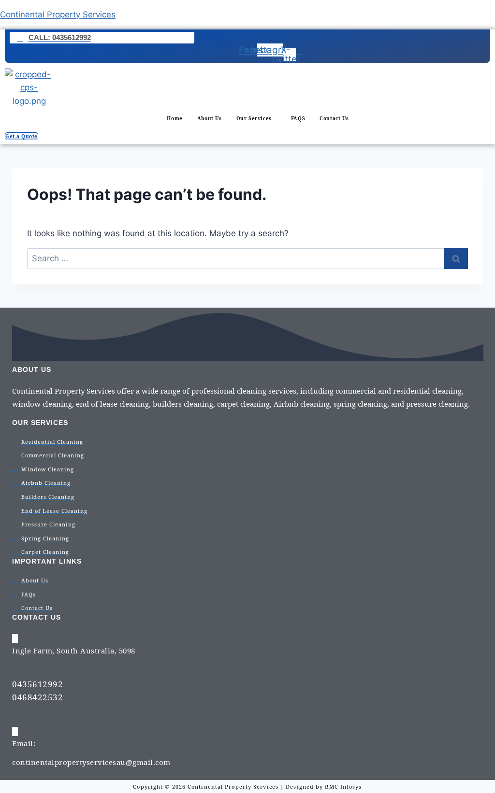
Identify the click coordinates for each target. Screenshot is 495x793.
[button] (256, 118)
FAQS (298, 118)
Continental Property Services (58, 14)
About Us (209, 118)
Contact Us (334, 118)
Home (174, 118)
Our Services (254, 118)
